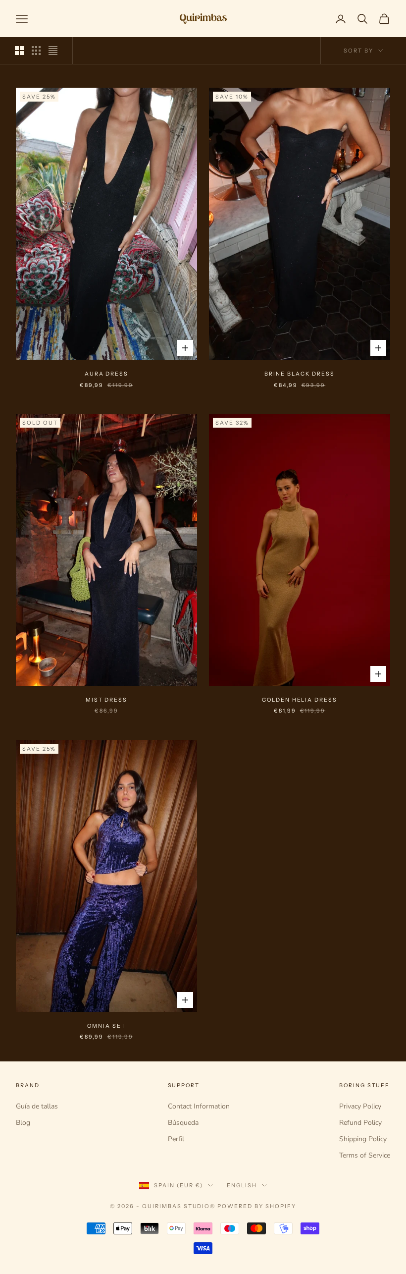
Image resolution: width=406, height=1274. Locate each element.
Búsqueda (183, 1122)
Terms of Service (364, 1155)
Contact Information (199, 1106)
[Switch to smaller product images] (36, 50)
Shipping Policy (363, 1139)
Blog (23, 1122)
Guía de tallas (37, 1106)
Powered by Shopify (256, 1206)
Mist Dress (106, 700)
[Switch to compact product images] (53, 50)
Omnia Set (106, 1026)
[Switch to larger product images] (19, 50)
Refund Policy (360, 1122)
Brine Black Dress (299, 374)
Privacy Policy (360, 1106)
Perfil (176, 1139)
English (242, 1185)
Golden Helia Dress (299, 700)
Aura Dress (106, 374)
